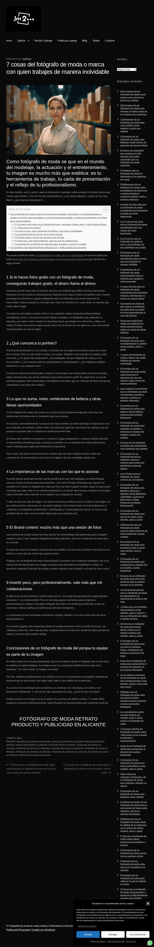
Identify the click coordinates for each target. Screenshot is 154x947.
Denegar (113, 934)
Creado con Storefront (43, 930)
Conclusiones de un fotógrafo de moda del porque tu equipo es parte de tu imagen (50, 244)
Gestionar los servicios (87, 926)
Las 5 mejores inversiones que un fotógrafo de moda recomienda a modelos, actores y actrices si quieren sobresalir (133, 394)
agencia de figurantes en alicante (33, 741)
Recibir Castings (43, 40)
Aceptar (88, 934)
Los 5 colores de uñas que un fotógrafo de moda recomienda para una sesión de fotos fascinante (133, 227)
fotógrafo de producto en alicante (69, 751)
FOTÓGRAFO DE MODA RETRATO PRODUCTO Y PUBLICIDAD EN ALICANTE (48, 247)
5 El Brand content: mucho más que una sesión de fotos (39, 237)
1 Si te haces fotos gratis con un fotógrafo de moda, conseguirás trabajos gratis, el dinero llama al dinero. (61, 224)
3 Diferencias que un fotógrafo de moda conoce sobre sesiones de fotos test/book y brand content (134, 530)
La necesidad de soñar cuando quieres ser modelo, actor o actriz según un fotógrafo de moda (132, 718)
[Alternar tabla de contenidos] (104, 209)
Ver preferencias (138, 934)
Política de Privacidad (116, 941)
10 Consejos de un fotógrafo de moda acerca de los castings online (133, 853)
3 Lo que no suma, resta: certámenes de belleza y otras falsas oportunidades (48, 231)
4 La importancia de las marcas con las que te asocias (39, 234)
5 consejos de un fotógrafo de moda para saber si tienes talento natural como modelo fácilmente (132, 411)
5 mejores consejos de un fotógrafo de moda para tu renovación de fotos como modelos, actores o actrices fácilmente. (133, 808)
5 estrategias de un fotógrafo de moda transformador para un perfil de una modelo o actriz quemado (131, 275)
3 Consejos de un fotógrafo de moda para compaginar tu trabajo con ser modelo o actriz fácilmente (134, 565)
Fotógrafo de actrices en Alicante (33, 748)
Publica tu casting (67, 40)
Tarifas (96, 40)
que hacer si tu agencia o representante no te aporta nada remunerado (50, 259)
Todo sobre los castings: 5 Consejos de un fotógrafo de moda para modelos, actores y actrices (133, 780)
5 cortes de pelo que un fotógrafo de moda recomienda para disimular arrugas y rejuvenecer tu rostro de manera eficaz (134, 292)
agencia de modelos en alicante (68, 741)
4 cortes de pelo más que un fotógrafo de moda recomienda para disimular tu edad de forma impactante (134, 210)
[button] (147, 903)
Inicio (9, 40)
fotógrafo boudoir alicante (62, 744)
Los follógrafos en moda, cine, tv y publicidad (59, 255)
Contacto (110, 40)
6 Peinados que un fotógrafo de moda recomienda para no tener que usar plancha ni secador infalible (133, 258)
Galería (21, 40)
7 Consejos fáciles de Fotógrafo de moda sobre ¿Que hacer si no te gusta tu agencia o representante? (133, 735)
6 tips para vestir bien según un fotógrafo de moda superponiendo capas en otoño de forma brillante (133, 326)
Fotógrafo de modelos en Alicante (33, 751)
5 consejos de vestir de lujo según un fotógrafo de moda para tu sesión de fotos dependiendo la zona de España (133, 309)
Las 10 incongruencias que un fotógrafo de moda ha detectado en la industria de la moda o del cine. (133, 596)
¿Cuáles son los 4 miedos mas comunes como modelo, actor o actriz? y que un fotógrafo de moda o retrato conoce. (133, 613)
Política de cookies (97, 941)
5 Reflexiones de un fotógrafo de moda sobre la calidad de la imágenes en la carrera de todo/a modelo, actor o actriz (133, 825)
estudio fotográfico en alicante (31, 744)
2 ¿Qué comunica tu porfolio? (28, 228)
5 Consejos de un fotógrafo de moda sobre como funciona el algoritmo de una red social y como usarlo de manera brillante (31, 768)
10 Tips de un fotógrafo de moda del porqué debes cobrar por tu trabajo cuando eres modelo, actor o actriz (132, 630)
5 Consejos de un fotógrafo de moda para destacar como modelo (132, 794)
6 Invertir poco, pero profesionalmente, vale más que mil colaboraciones (46, 241)
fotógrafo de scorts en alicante (35, 755)
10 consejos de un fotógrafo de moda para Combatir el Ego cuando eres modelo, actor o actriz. (132, 547)
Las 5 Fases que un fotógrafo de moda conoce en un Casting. (132, 476)
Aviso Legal (131, 941)
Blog (84, 40)
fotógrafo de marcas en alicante (67, 748)
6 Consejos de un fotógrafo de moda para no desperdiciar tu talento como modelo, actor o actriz (87, 768)
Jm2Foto (26, 59)
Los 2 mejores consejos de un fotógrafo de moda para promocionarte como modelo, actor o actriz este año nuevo (134, 681)
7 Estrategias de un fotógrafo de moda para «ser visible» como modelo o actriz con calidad (132, 125)
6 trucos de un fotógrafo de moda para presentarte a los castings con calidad (133, 445)
